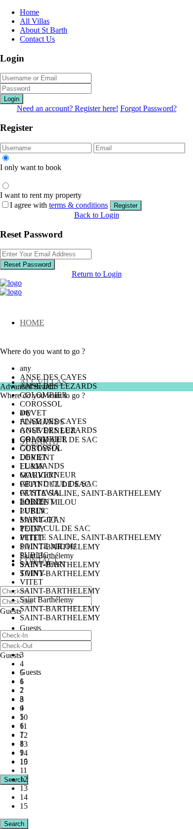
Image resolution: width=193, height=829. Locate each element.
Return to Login (97, 274)
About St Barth (43, 30)
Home (29, 12)
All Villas (34, 21)
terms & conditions (78, 205)
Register (126, 205)
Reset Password (27, 264)
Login (11, 99)
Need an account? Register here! (67, 108)
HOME (32, 322)
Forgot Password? (148, 108)
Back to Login (96, 215)
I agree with (59, 205)
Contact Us (37, 39)
